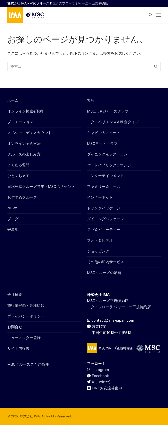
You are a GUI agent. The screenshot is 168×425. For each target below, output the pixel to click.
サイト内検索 (18, 348)
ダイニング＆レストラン (107, 154)
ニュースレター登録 (24, 338)
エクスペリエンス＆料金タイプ (113, 122)
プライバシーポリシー (25, 316)
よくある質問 (18, 165)
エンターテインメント (105, 176)
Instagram (100, 370)
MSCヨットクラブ (102, 143)
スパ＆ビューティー (103, 229)
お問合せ (14, 327)
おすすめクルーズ (22, 197)
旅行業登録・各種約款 (25, 305)
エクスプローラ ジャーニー (72, 3)
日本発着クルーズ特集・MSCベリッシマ (41, 186)
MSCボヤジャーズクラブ (107, 111)
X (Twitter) (101, 382)
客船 (90, 100)
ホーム (12, 100)
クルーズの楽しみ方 (24, 154)
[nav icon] (158, 15)
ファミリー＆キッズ (103, 186)
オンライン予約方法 (24, 143)
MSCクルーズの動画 (104, 273)
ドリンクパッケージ (103, 208)
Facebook (100, 376)
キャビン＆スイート (103, 133)
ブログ (12, 219)
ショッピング (98, 251)
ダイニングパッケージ (105, 219)
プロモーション (20, 122)
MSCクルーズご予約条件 (28, 364)
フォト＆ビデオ (100, 240)
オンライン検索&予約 (25, 111)
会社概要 (14, 294)
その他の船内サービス (105, 262)
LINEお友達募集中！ (109, 388)
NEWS (12, 208)
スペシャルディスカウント (29, 133)
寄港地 (12, 229)
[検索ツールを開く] (150, 15)
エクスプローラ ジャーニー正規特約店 (119, 307)
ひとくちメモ (18, 176)
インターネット (100, 197)
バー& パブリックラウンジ (109, 165)
